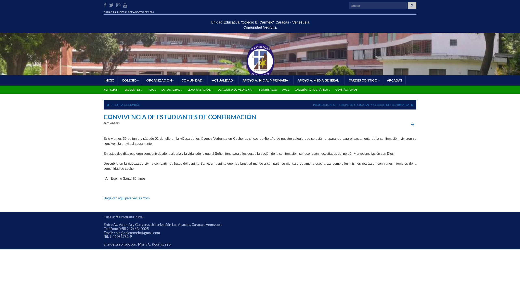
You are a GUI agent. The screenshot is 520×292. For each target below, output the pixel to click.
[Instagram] (118, 4)
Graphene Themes (133, 216)
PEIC (151, 89)
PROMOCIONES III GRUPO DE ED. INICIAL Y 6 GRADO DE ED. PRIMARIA (361, 104)
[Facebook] (105, 4)
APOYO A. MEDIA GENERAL (318, 80)
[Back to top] (511, 283)
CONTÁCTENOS (346, 89)
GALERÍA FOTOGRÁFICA (311, 89)
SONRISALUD (267, 89)
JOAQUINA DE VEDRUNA (234, 89)
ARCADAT (394, 80)
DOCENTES (132, 89)
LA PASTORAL (171, 89)
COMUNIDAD (192, 80)
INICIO (109, 80)
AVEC (286, 89)
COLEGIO (129, 80)
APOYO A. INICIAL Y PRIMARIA (265, 80)
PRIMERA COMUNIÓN (125, 104)
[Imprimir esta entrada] (412, 124)
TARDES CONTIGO (363, 80)
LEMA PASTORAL (199, 89)
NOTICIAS (110, 89)
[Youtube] (125, 4)
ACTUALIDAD (222, 80)
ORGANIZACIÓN (159, 80)
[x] (111, 4)
